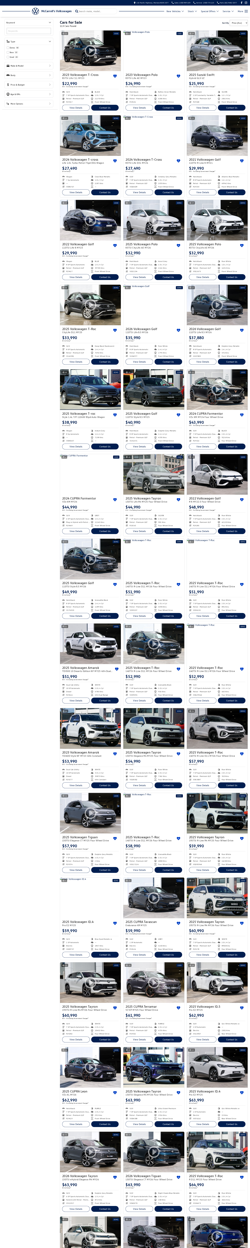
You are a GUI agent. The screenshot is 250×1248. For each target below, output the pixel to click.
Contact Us (104, 107)
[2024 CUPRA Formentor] (90, 474)
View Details (75, 107)
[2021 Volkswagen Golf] (217, 135)
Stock (191, 11)
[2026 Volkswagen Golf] (153, 305)
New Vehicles (174, 11)
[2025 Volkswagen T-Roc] (153, 559)
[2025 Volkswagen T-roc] (90, 389)
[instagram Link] (246, 3)
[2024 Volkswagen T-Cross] (153, 135)
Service (226, 11)
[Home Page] (20, 11)
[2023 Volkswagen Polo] (153, 50)
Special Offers (208, 11)
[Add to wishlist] (115, 76)
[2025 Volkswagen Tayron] (153, 474)
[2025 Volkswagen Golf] (153, 389)
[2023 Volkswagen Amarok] (90, 728)
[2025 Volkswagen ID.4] (90, 898)
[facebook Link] (241, 3)
